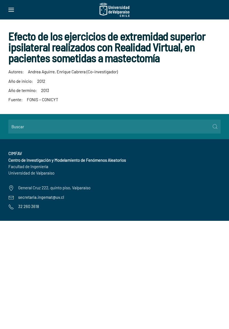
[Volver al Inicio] (115, 10)
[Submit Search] (215, 127)
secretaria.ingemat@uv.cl (41, 197)
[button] (11, 10)
